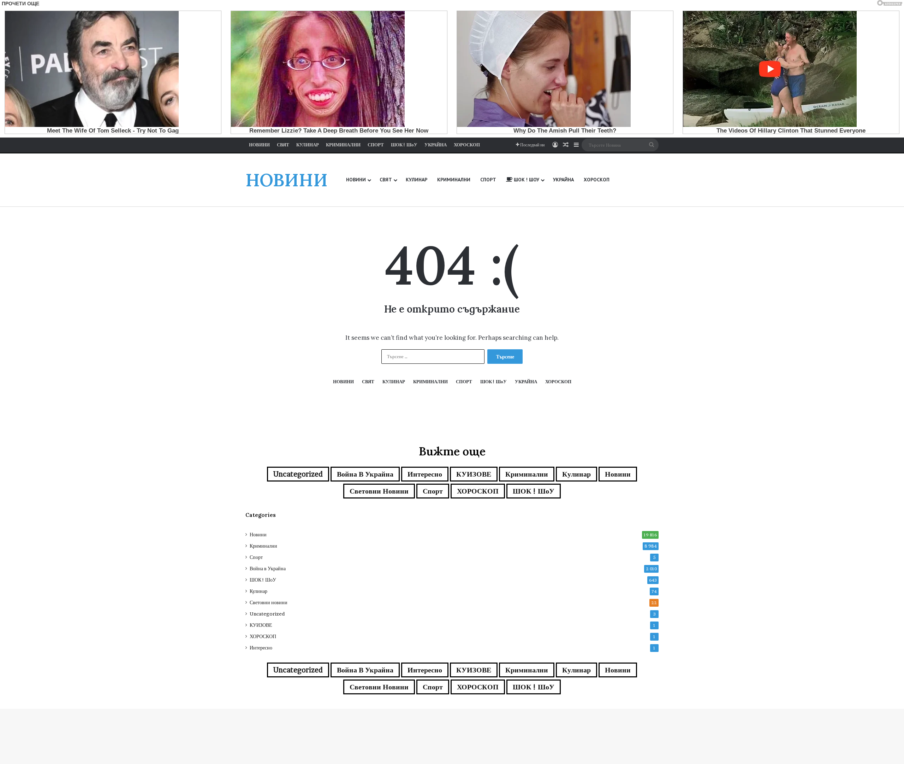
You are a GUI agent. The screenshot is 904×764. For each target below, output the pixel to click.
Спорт (433, 491)
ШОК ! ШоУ (533, 491)
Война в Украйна (365, 474)
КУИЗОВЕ (473, 474)
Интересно (425, 474)
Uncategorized (298, 474)
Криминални (526, 474)
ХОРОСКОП (478, 491)
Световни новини (379, 491)
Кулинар (576, 474)
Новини (618, 474)
